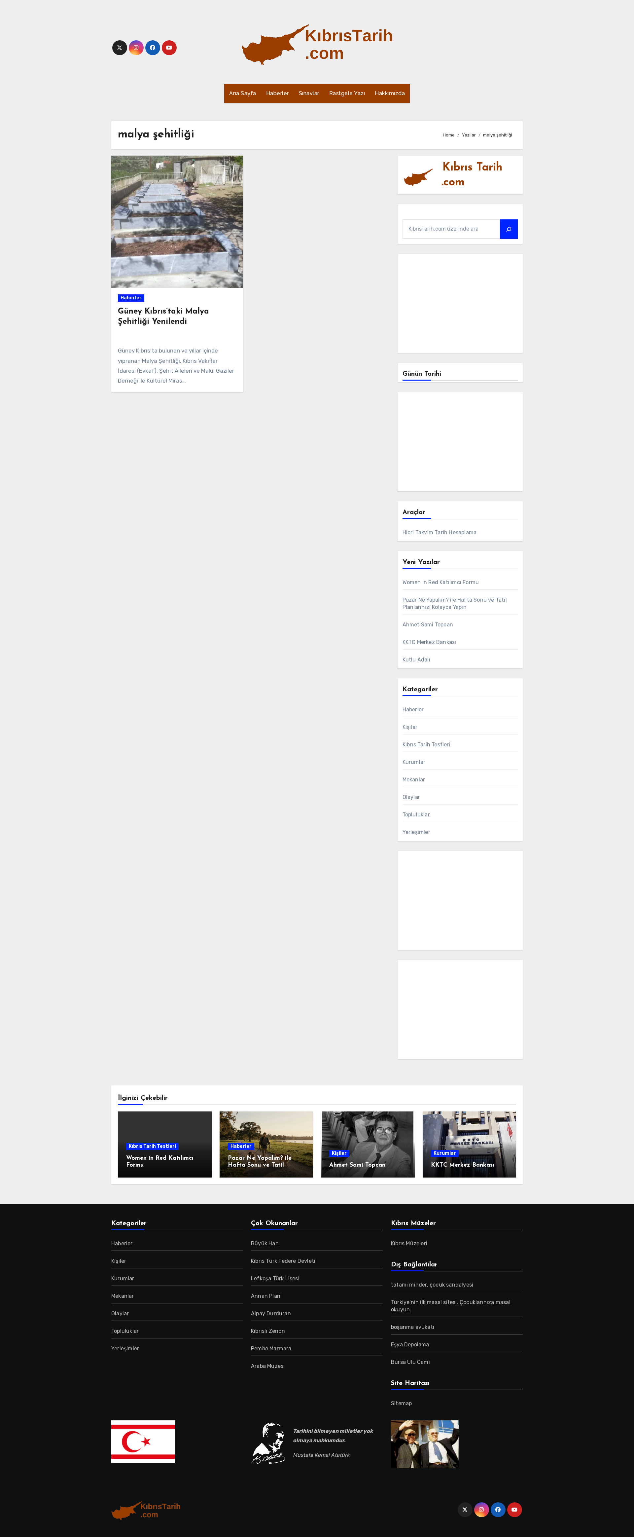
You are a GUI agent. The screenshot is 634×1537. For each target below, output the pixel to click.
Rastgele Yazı (347, 93)
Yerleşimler (416, 832)
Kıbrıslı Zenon (268, 1331)
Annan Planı (266, 1296)
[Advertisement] (461, 305)
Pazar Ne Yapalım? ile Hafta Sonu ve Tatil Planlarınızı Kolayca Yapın (265, 1165)
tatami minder (409, 1285)
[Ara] (509, 229)
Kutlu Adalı (416, 659)
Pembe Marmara (271, 1348)
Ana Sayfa (242, 93)
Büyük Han (265, 1243)
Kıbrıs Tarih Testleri (426, 744)
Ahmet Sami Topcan (428, 624)
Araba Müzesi (268, 1366)
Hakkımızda (390, 93)
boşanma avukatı (412, 1327)
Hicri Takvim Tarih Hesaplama (440, 532)
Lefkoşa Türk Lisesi (275, 1278)
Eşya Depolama (410, 1344)
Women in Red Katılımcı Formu (441, 582)
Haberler (277, 93)
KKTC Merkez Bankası (429, 642)
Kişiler (410, 727)
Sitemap (401, 1403)
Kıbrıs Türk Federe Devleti (283, 1261)
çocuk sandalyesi (451, 1285)
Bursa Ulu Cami (410, 1362)
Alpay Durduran (271, 1313)
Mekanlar (414, 779)
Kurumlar (414, 762)
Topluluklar (416, 814)
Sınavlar (309, 93)
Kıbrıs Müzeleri (409, 1243)
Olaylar (411, 797)
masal (435, 1302)
